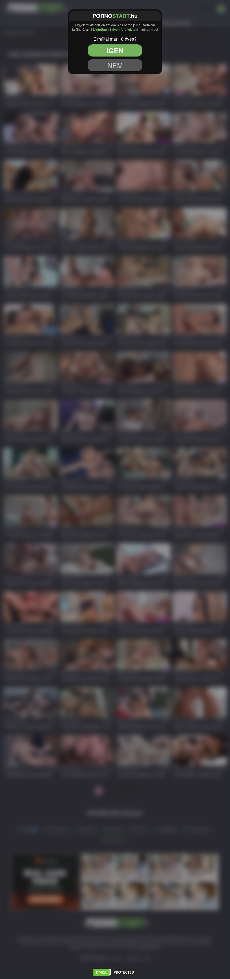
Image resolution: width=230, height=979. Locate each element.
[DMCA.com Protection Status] (115, 971)
